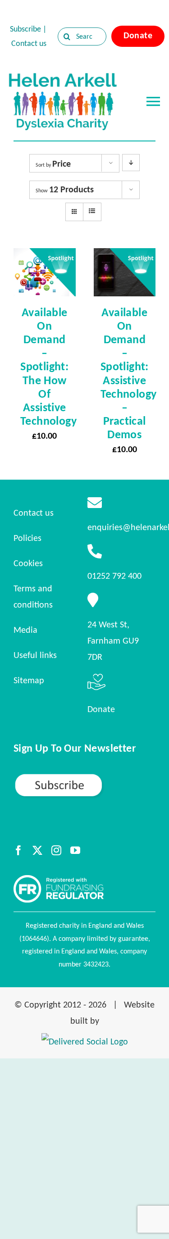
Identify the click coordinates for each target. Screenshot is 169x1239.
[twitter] (37, 850)
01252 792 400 (114, 575)
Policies (27, 537)
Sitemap (29, 680)
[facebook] (18, 850)
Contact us (28, 43)
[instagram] (56, 850)
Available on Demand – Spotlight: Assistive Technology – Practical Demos (128, 373)
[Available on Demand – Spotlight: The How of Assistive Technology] (45, 256)
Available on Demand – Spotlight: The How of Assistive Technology (48, 366)
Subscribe (25, 29)
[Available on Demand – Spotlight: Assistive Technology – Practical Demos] (125, 256)
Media (25, 629)
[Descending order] (131, 162)
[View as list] (92, 211)
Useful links (35, 654)
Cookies (28, 563)
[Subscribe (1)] (84, 777)
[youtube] (75, 850)
